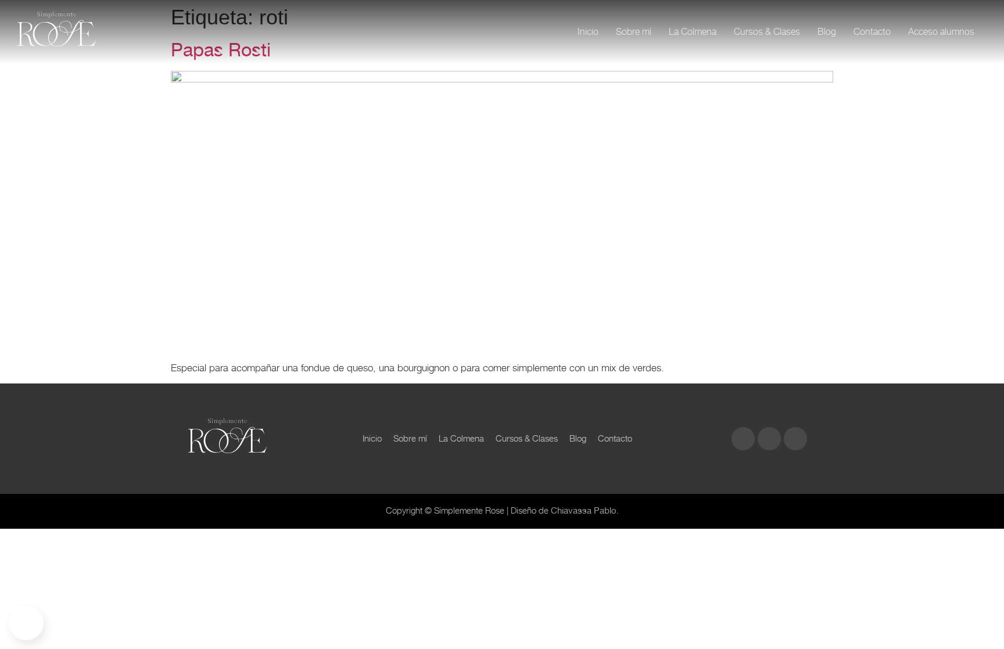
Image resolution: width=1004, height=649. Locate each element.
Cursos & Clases (767, 31)
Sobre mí (633, 31)
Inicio (588, 31)
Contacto (872, 31)
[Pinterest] (795, 438)
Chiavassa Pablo (583, 510)
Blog (826, 31)
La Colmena (692, 31)
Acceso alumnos (941, 31)
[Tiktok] (769, 438)
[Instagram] (743, 438)
